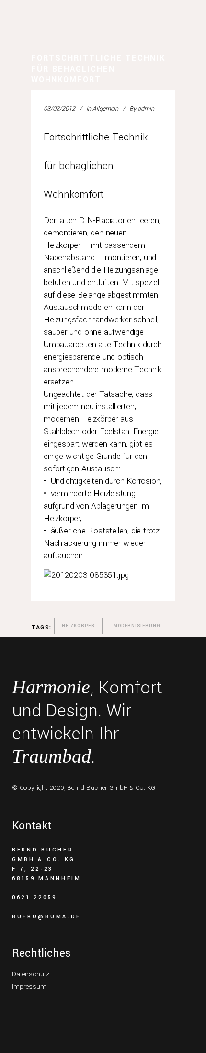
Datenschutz (30, 974)
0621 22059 (34, 897)
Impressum (29, 986)
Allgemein (105, 109)
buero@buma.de (46, 916)
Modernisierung (137, 626)
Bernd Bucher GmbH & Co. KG (111, 787)
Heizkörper (78, 626)
